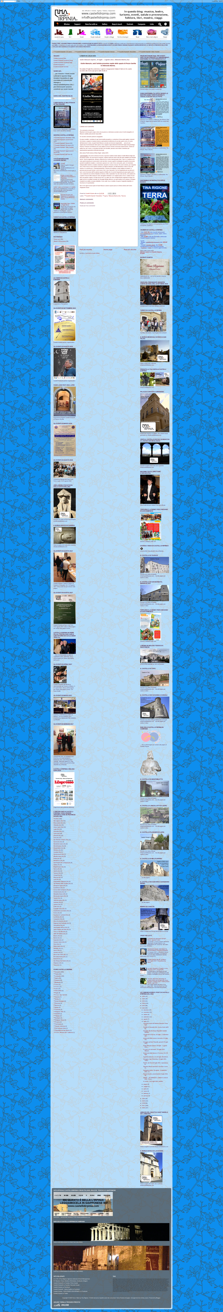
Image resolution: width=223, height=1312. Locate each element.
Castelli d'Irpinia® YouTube (61, 66)
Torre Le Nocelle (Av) (59, 931)
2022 (143, 1005)
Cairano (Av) (57, 904)
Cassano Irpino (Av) (59, 942)
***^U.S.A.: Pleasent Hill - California (63, 1032)
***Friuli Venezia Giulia (60, 1028)
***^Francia (57, 1022)
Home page (108, 249)
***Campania (57, 972)
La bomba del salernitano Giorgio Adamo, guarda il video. (156, 939)
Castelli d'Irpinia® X (59, 64)
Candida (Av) (57, 852)
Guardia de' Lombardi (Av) (61, 915)
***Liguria (105, 196)
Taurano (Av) (57, 873)
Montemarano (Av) (59, 854)
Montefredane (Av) (59, 846)
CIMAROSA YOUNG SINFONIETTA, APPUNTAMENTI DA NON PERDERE (157, 949)
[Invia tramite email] (108, 193)
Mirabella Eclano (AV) (59, 894)
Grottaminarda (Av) (59, 892)
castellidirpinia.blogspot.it (153, 242)
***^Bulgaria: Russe (59, 1020)
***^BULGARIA (58, 990)
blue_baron (145, 1298)
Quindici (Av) (57, 952)
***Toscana (57, 997)
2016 (143, 1107)
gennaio (146, 1095)
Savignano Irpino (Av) (60, 885)
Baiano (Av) (57, 935)
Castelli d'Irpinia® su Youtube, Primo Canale (66, 1283)
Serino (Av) (57, 869)
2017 (143, 1105)
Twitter (150, 247)
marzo (145, 1091)
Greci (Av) (56, 944)
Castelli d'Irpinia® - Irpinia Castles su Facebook (67, 1289)
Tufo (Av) (56, 837)
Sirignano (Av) (57, 963)
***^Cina (56, 984)
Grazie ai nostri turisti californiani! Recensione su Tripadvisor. (68, 177)
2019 (143, 1101)
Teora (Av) (56, 965)
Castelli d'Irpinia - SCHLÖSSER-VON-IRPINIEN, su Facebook (70, 1291)
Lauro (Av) (56, 833)
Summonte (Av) (58, 841)
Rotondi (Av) (57, 958)
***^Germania (57, 1024)
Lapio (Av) (56, 829)
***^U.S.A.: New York (59, 995)
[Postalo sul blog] (110, 193)
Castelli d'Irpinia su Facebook (62, 1287)
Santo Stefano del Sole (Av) (61, 929)
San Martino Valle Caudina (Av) (62, 883)
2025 (143, 998)
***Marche (56, 1005)
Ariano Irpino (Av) (58, 827)
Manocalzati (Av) (58, 823)
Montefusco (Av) (58, 860)
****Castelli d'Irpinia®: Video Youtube (149, 51)
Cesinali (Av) (57, 835)
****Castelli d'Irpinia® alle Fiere (62, 154)
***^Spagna (57, 1015)
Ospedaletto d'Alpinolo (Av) (61, 881)
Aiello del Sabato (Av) (59, 933)
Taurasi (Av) (57, 898)
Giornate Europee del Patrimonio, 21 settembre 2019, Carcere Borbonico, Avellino (68, 197)
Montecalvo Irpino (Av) (60, 896)
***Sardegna (57, 1018)
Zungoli (63, 163)
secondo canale (150, 245)
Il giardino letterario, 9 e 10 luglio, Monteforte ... (156, 1057)
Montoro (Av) (57, 850)
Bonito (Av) (57, 938)
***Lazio (56, 988)
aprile (145, 1089)
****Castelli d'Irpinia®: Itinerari (106, 51)
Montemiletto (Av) (58, 848)
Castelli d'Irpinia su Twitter (61, 1293)
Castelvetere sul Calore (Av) (61, 910)
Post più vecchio (130, 249)
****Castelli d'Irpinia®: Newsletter (126, 51)
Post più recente (86, 249)
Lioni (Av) (56, 879)
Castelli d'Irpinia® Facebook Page (63, 62)
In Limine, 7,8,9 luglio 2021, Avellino (153, 1081)
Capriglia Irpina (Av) (59, 908)
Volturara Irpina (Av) (59, 900)
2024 (143, 1001)
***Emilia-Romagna (59, 1001)
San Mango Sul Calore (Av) (61, 961)
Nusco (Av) (57, 950)
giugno (146, 1084)
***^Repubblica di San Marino (62, 1030)
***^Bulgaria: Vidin (58, 1011)
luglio (145, 1021)
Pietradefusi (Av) (58, 925)
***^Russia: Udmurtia (59, 1026)
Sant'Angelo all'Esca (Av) (60, 927)
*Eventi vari (57, 239)
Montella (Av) (57, 948)
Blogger (158, 1298)
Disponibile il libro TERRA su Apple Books (68, 204)
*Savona (123, 196)
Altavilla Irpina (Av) (59, 856)
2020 (143, 1098)
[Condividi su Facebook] (113, 193)
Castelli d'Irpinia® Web (60, 58)
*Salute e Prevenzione (60, 241)
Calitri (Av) (56, 906)
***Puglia (56, 992)
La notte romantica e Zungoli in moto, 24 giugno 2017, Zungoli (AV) (157, 969)
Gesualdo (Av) (57, 831)
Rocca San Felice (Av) (60, 954)
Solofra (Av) (57, 871)
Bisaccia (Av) (57, 877)
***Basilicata (57, 982)
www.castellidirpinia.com (146, 233)
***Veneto (56, 999)
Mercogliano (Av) (58, 821)
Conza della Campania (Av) (61, 889)
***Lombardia (57, 976)
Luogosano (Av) (58, 919)
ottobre (146, 1014)
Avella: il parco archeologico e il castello (64, 187)
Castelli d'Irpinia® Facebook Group (63, 60)
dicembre (146, 1010)
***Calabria (56, 980)
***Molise (56, 1007)
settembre (146, 1017)
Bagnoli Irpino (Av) (59, 867)
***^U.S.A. (56, 986)
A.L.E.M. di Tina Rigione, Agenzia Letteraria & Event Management (72, 1279)
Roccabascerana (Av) (60, 956)
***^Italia (56, 974)
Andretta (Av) (57, 902)
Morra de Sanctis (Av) (60, 921)
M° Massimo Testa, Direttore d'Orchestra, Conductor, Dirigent (70, 1281)
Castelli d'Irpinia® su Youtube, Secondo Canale (67, 1285)
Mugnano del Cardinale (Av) (61, 923)
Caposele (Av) (57, 940)
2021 (143, 1008)
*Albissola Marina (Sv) (114, 196)
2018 (143, 1103)
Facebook (144, 247)
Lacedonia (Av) (58, 917)
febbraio (146, 1093)
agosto (146, 1019)
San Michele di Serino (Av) (61, 839)
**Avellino (56, 818)
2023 (143, 1003)
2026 (143, 996)
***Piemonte (57, 1003)
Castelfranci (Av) (58, 887)
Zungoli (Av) (57, 875)
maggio (146, 1086)
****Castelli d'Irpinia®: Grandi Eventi (85, 51)
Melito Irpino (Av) (58, 946)
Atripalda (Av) (57, 825)
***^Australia (57, 1009)
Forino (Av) (57, 913)
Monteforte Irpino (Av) (60, 844)
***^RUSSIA (57, 1013)
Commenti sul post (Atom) (92, 253)
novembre (146, 1012)
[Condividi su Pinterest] (115, 193)
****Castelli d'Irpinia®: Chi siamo (62, 51)
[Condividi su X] (112, 193)
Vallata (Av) (57, 864)
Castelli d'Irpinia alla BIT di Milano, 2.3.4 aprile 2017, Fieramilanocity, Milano (156, 961)
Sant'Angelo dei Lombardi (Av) (62, 862)
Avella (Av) (56, 858)
